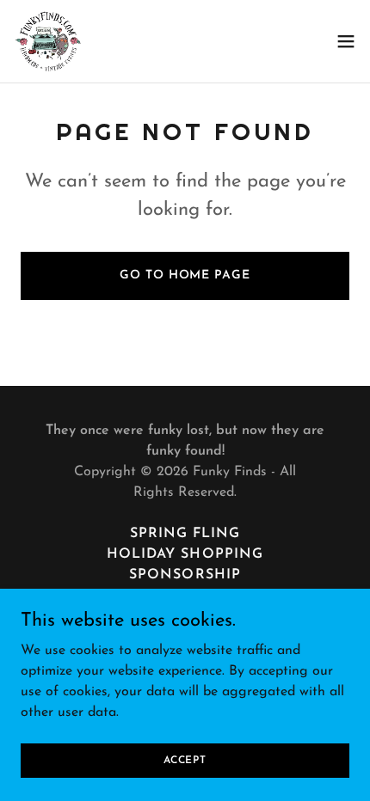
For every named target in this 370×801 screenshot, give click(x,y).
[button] (346, 41)
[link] (48, 41)
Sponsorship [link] (184, 575)
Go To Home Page (185, 275)
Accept (185, 760)
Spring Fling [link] (185, 534)
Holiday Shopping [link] (184, 554)
